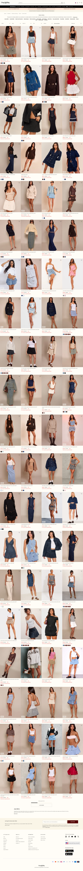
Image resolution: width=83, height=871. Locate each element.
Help (4, 836)
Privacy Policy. (47, 827)
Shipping (4, 841)
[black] (65, 373)
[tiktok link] (75, 836)
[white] (66, 334)
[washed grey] (63, 295)
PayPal (4, 844)
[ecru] (3, 490)
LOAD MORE (41, 805)
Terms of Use (30, 846)
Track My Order (43, 838)
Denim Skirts (24, 13)
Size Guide (5, 840)
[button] (76, 3)
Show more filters (57, 23)
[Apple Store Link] (69, 854)
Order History (43, 836)
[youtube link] (72, 836)
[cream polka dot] (42, 413)
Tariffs (29, 844)
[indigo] (1, 63)
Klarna (4, 846)
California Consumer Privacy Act (33, 849)
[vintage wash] (3, 63)
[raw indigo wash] (3, 257)
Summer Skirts (40, 19)
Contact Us (17, 843)
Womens (8, 13)
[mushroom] (1, 102)
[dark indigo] (22, 140)
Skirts (20, 13)
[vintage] (70, 334)
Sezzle (4, 848)
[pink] (65, 295)
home (5, 13)
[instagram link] (66, 836)
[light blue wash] (3, 451)
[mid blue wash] (3, 761)
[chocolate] (23, 140)
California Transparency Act (32, 848)
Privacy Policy (30, 838)
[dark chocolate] (4, 63)
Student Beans (5, 849)
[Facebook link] (69, 836)
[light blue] (63, 179)
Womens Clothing (15, 13)
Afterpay (4, 843)
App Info (29, 841)
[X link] (78, 836)
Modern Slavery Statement (20, 841)
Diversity (17, 840)
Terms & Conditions (31, 836)
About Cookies (30, 840)
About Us (17, 836)
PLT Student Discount (19, 838)
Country (66, 840)
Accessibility (30, 843)
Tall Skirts (45, 19)
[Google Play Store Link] (69, 851)
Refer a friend (43, 840)
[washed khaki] (44, 413)
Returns (4, 838)
